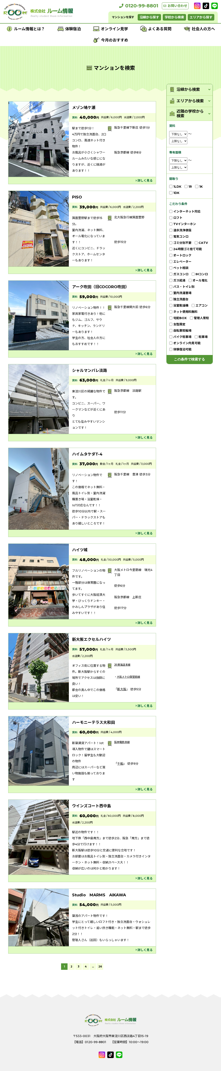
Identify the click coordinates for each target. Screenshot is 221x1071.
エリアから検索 (190, 101)
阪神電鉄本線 (122, 742)
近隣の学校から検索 (190, 113)
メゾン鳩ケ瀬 (83, 107)
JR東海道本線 (122, 664)
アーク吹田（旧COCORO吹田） (100, 287)
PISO (77, 197)
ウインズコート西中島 (91, 806)
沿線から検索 (188, 89)
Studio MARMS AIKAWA (99, 895)
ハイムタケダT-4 (87, 454)
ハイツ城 (80, 550)
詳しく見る (145, 180)
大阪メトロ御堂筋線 (128, 676)
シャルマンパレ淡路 (89, 370)
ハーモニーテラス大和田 (93, 722)
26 (100, 966)
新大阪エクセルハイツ (91, 639)
